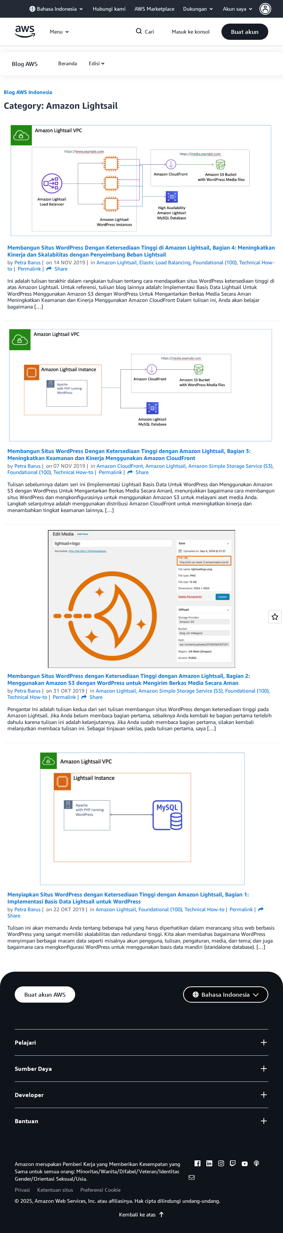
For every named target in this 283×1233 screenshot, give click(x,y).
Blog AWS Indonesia (28, 92)
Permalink (29, 268)
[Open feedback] (275, 616)
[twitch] (233, 1164)
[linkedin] (209, 1164)
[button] (271, 9)
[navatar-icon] (265, 9)
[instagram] (221, 1164)
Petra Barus (27, 262)
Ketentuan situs (55, 1190)
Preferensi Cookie (100, 1190)
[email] (192, 1178)
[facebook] (197, 1164)
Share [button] (60, 268)
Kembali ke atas (137, 1214)
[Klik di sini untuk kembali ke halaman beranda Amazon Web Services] (25, 35)
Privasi (22, 1190)
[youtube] (245, 1164)
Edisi (94, 63)
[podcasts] (256, 1164)
